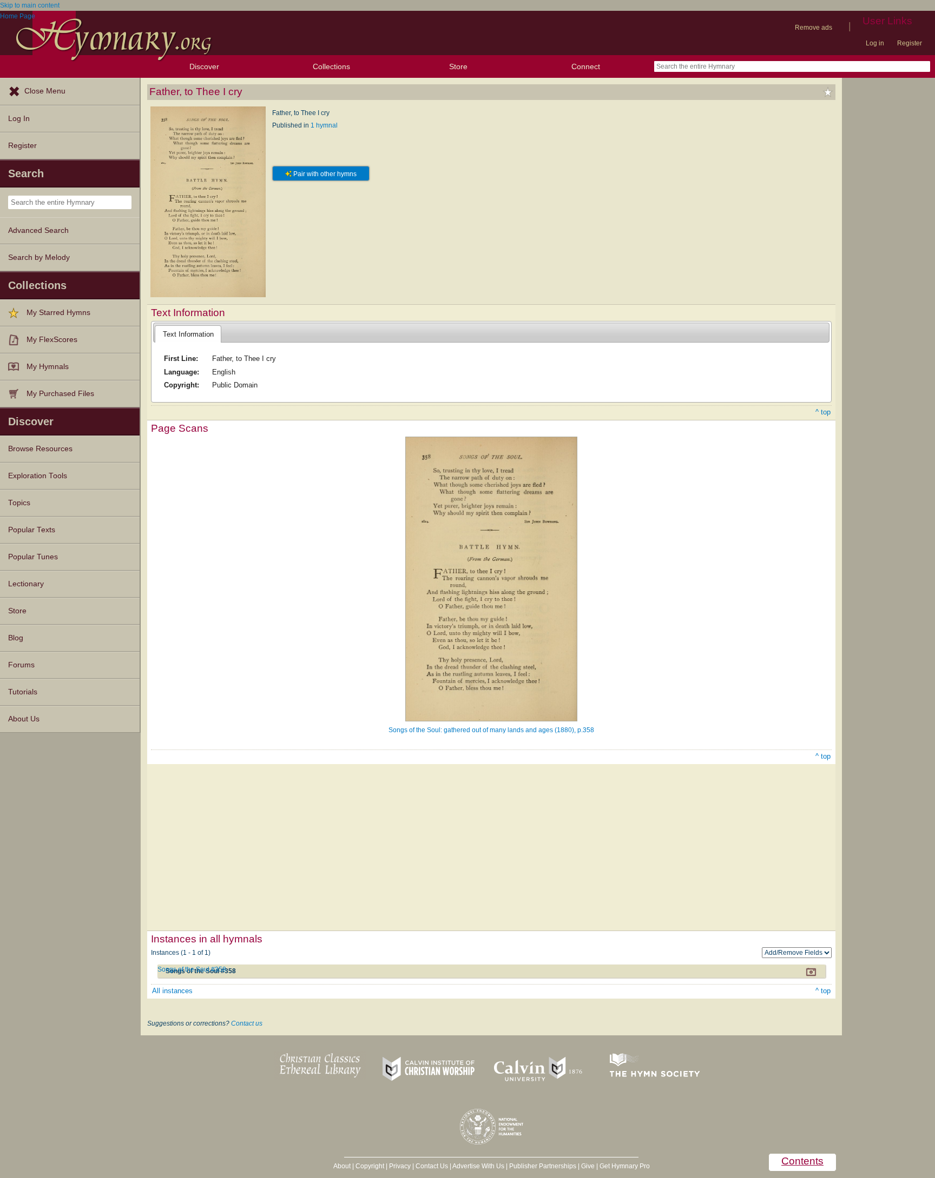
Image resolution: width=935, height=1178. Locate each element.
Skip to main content (30, 5)
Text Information (188, 334)
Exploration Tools (37, 476)
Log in (875, 43)
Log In (19, 119)
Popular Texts (31, 530)
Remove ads (813, 27)
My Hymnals (48, 367)
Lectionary (26, 584)
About (342, 1166)
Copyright (369, 1166)
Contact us (246, 1023)
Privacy (400, 1166)
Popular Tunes (33, 557)
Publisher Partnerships (542, 1166)
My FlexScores (52, 340)
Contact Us (432, 1166)
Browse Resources (40, 449)
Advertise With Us (478, 1166)
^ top (823, 412)
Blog (15, 638)
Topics (19, 503)
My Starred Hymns (58, 313)
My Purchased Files (60, 394)
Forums (21, 665)
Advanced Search (38, 230)
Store (458, 66)
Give (588, 1166)
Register (909, 43)
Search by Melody (39, 257)
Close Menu (44, 91)
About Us (23, 719)
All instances (172, 991)
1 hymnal (324, 125)
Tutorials (22, 692)
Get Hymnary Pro (625, 1166)
